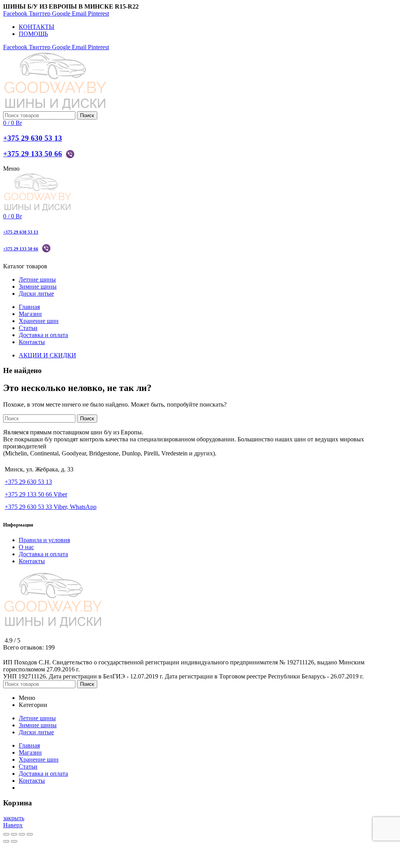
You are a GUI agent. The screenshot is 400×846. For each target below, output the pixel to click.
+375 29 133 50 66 (32, 154)
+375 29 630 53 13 (32, 138)
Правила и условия (44, 540)
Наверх (13, 825)
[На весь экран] (22, 834)
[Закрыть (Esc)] (6, 834)
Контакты (32, 561)
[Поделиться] (14, 834)
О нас (26, 547)
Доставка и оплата (43, 554)
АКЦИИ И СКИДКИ (47, 355)
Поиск (87, 115)
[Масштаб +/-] (30, 834)
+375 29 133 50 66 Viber (36, 494)
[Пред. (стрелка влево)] (6, 841)
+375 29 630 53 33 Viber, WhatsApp (50, 506)
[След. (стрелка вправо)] (14, 841)
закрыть (13, 818)
